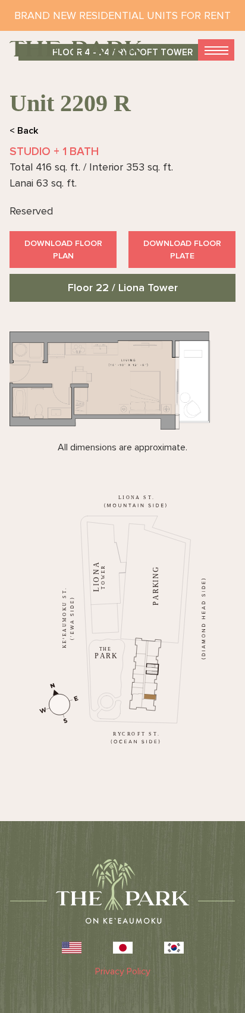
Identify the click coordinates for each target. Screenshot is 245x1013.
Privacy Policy (122, 971)
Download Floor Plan (63, 249)
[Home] (77, 48)
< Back (24, 131)
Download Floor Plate (182, 249)
